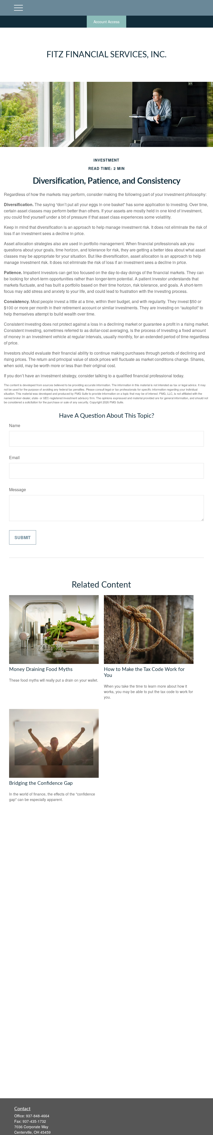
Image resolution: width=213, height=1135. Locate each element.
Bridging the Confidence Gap (41, 783)
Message (17, 489)
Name (14, 425)
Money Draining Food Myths (40, 669)
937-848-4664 (37, 1115)
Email (14, 457)
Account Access (106, 21)
